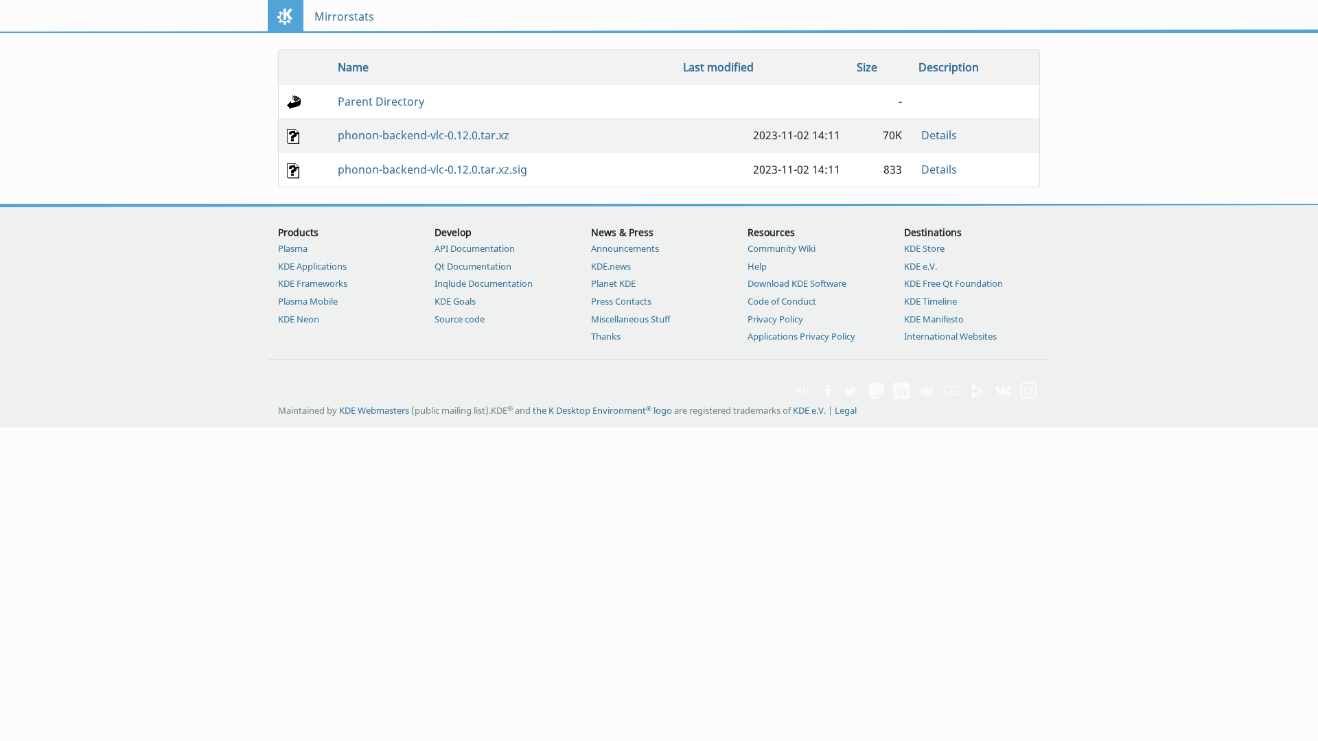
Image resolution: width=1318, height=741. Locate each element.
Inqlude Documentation (484, 283)
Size (867, 67)
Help (757, 266)
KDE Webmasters (374, 410)
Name (353, 67)
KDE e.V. (920, 266)
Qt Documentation (473, 266)
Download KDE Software (797, 283)
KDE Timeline (930, 301)
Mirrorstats (344, 16)
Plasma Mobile (308, 301)
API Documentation (475, 248)
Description (948, 67)
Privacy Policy (775, 319)
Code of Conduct (782, 301)
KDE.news (611, 266)
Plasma (293, 248)
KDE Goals (455, 301)
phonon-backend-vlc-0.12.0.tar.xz (423, 135)
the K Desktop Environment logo (602, 410)
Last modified (718, 67)
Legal (846, 410)
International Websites (950, 336)
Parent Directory (381, 101)
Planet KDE (613, 283)
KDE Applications (312, 266)
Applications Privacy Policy (801, 336)
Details (939, 135)
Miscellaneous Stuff (630, 319)
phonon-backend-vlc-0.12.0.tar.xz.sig (432, 169)
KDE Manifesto (934, 319)
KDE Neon (298, 319)
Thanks (606, 336)
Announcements (625, 248)
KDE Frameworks (312, 283)
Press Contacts (621, 301)
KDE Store (924, 248)
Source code (460, 319)
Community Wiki (782, 248)
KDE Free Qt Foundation (953, 283)
